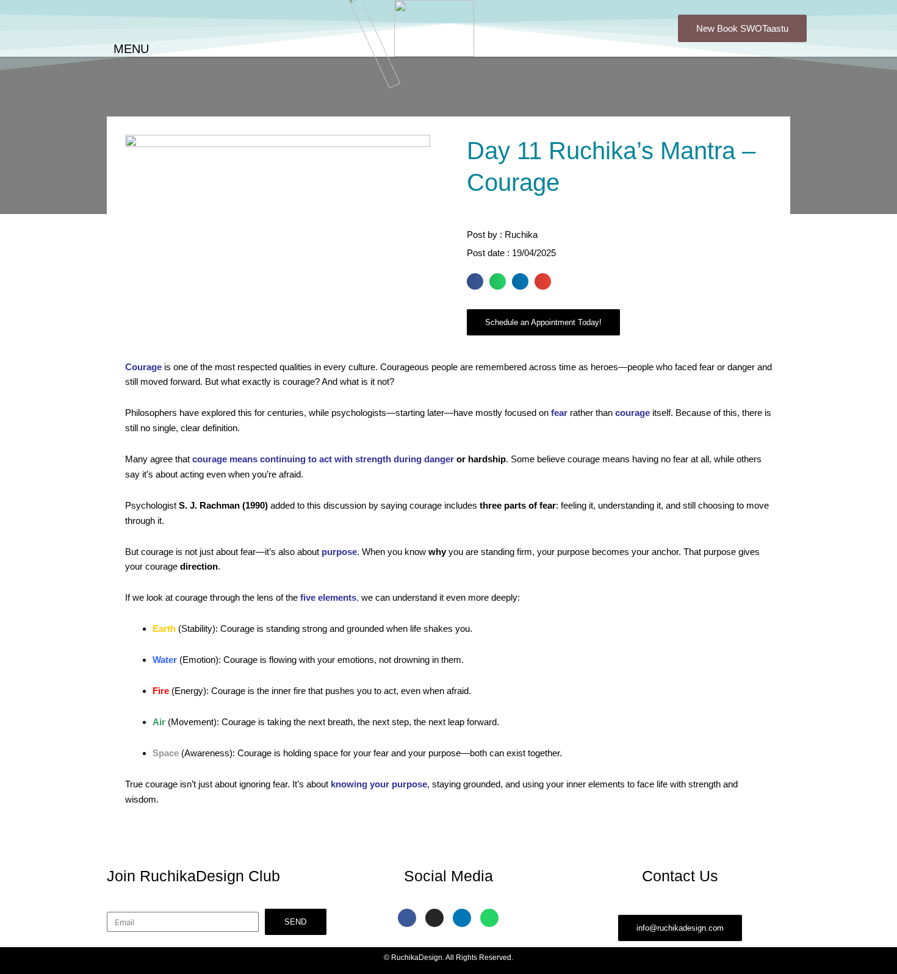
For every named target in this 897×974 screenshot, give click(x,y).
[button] (475, 281)
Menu (131, 49)
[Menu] (92, 49)
